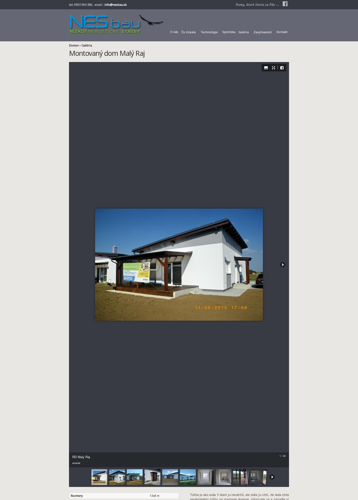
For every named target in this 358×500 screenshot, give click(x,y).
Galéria (243, 32)
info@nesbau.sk (115, 5)
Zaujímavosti (263, 32)
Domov (74, 45)
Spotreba (228, 32)
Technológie (209, 32)
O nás (174, 32)
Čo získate (188, 32)
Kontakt (282, 32)
